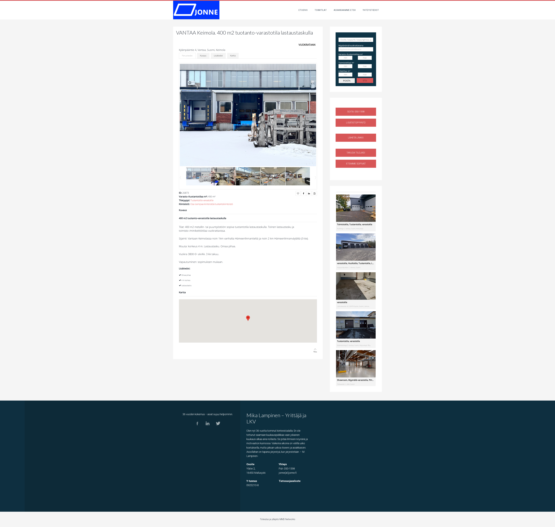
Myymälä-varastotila (358, 380)
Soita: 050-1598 (356, 111)
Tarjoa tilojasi (356, 152)
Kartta (233, 55)
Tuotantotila (196, 200)
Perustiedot (187, 55)
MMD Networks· (288, 519)
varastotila (208, 200)
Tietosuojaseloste (289, 480)
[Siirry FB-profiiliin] (197, 427)
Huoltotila (353, 263)
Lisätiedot (218, 55)
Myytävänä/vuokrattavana (350, 45)
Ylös (315, 351)
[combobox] (355, 49)
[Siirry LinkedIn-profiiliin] (207, 427)
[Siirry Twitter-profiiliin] (218, 427)
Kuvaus (203, 55)
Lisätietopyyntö (356, 122)
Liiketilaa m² (344, 71)
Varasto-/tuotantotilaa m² (350, 54)
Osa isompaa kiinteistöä (202, 204)
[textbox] (352, 49)
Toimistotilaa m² (346, 62)
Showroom (342, 380)
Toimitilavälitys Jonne (196, 10)
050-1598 (289, 468)
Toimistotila (342, 224)
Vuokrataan (307, 44)
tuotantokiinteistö (224, 204)
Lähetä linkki (356, 137)
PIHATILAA (374, 380)
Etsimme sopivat (356, 163)
